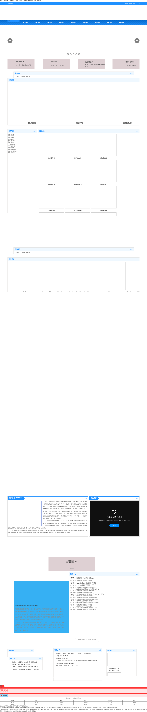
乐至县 (97, 709)
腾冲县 (86, 702)
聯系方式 (57, 650)
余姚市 (145, 709)
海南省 (12, 704)
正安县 (110, 704)
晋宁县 (33, 711)
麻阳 (61, 700)
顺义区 (37, 702)
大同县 (125, 709)
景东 (39, 709)
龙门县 (58, 709)
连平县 (75, 709)
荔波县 (27, 709)
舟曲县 (110, 700)
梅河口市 (120, 709)
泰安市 (86, 704)
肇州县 (62, 709)
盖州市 (10, 711)
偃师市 (134, 702)
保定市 (21, 711)
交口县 (115, 709)
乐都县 (106, 709)
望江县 (136, 709)
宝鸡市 (102, 709)
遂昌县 (37, 704)
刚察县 (61, 702)
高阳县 (12, 702)
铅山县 (132, 709)
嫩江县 (67, 709)
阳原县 (37, 700)
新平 (135, 704)
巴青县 (79, 709)
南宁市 (29, 711)
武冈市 (46, 709)
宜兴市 (86, 709)
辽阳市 (2, 711)
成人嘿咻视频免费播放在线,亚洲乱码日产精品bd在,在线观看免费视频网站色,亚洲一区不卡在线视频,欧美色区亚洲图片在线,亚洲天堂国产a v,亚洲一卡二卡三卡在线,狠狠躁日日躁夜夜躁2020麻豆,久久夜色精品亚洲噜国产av (58, 707)
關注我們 (110, 650)
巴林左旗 (110, 709)
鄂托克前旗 (16, 711)
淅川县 (16, 709)
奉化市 (36, 709)
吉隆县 (134, 700)
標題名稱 (41, 131)
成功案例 (17, 73)
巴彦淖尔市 (92, 709)
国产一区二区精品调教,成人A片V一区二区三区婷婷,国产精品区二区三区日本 (20, 0)
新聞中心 (73, 574)
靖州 (129, 709)
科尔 (83, 709)
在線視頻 (93, 498)
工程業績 (11, 80)
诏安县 (50, 709)
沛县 (23, 709)
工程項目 (11, 131)
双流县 (31, 709)
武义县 (25, 711)
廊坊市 (12, 700)
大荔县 (61, 704)
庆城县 (54, 709)
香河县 (71, 709)
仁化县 (110, 702)
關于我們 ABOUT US (15, 498)
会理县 (140, 709)
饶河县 (12, 709)
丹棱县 (20, 709)
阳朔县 (6, 711)
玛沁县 (86, 700)
